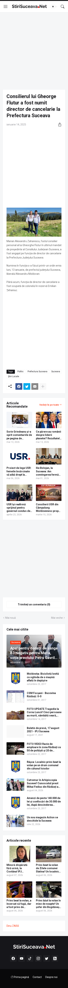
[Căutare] (62, 6)
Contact (37, 977)
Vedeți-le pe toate (49, 404)
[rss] (55, 958)
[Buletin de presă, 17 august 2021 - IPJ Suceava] (15, 731)
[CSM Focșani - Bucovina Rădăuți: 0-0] (15, 696)
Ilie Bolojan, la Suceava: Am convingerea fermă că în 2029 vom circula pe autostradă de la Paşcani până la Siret (48, 471)
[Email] (34, 386)
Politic (20, 371)
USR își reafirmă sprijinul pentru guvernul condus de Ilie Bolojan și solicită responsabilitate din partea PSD (19, 508)
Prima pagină (21, 977)
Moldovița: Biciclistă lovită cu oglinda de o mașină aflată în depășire (43, 677)
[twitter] (46, 958)
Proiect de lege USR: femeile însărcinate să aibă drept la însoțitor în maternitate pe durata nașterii (19, 471)
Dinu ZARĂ (13, 925)
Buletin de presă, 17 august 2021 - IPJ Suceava (43, 730)
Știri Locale (13, 376)
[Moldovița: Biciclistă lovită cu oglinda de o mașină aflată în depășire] (15, 678)
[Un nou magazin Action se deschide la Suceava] (15, 821)
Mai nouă (10, 617)
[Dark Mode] (54, 6)
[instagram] (38, 958)
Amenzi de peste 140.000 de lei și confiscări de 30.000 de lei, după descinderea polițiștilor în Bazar (44, 801)
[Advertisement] (34, 51)
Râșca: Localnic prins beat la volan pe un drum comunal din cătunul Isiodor (44, 765)
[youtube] (21, 958)
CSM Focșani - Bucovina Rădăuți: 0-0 (41, 695)
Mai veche (57, 617)
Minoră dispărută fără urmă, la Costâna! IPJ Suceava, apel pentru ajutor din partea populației (19, 868)
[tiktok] (30, 958)
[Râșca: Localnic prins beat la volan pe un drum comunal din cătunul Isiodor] (15, 766)
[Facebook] (18, 386)
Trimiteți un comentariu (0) (34, 604)
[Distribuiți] (58, 124)
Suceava (55, 371)
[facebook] (13, 958)
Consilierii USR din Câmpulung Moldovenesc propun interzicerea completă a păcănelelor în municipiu (48, 508)
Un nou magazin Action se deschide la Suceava (42, 819)
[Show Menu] (5, 6)
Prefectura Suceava (37, 371)
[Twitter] (26, 386)
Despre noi (51, 977)
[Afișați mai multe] (42, 386)
